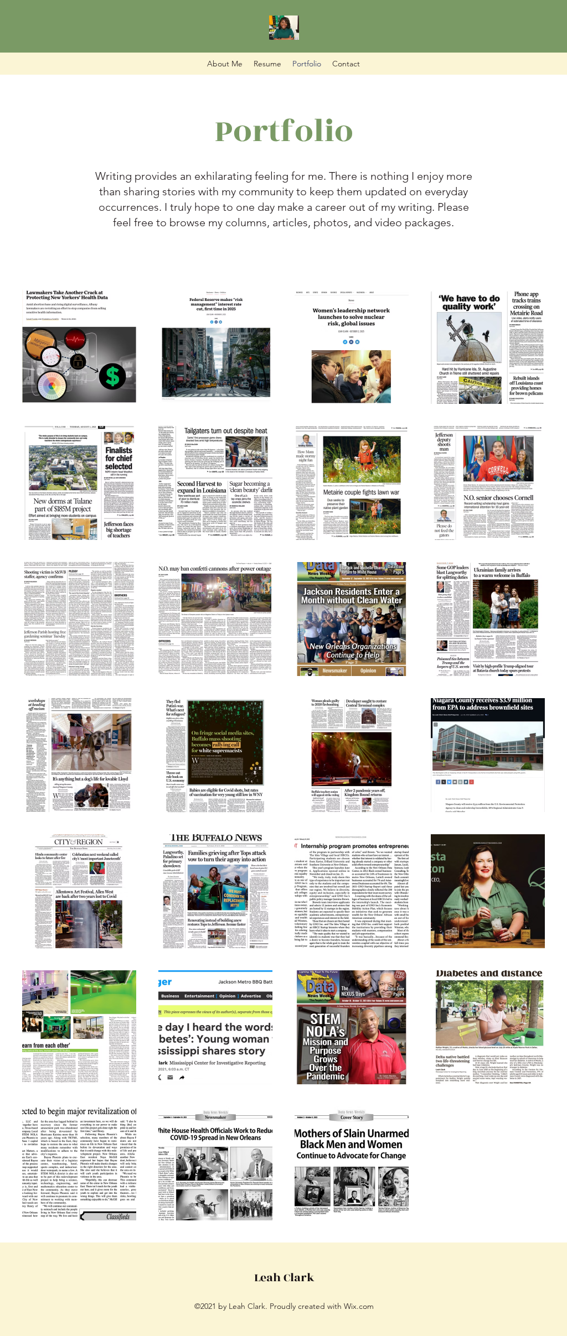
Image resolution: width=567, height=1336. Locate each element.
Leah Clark (284, 1277)
